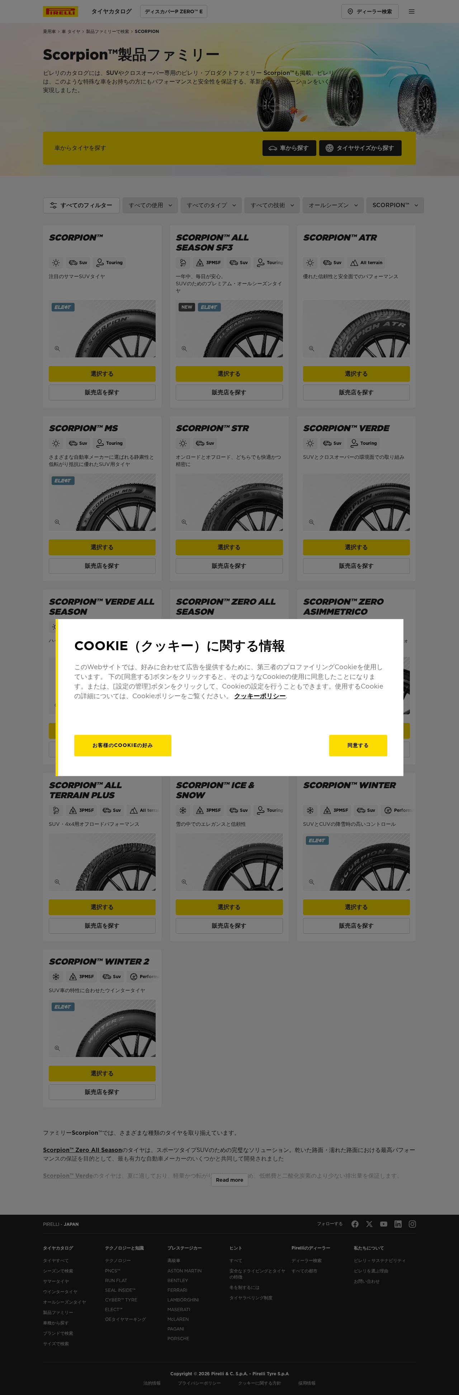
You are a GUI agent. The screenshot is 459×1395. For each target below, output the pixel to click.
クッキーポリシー (260, 696)
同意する (358, 745)
